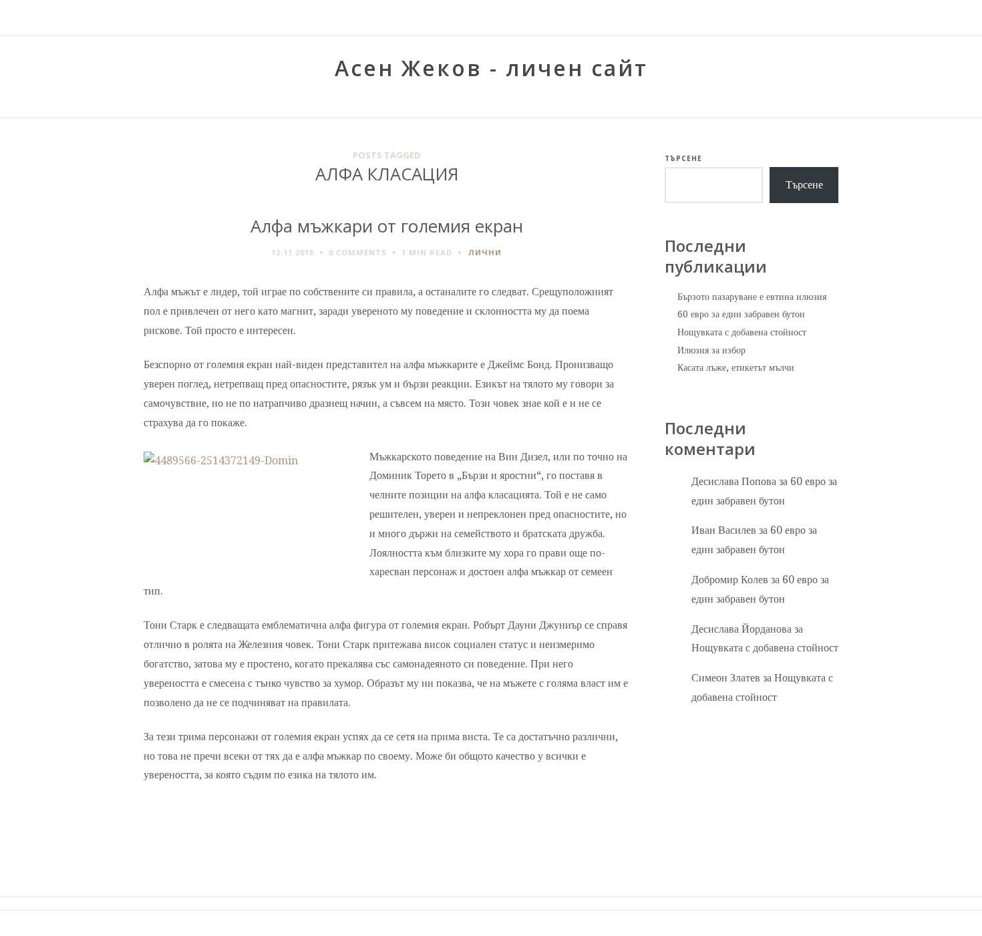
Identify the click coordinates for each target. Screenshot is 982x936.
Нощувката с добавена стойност (741, 332)
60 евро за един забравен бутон (741, 314)
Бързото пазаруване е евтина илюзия (751, 296)
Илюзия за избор (711, 350)
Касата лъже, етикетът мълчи (735, 367)
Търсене (683, 158)
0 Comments (358, 252)
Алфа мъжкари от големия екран (387, 226)
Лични (485, 252)
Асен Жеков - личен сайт (491, 67)
